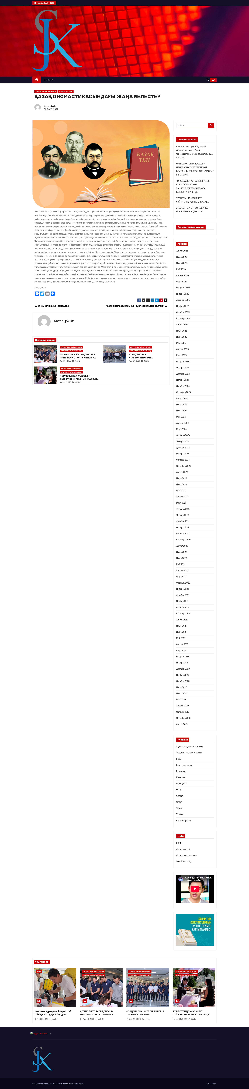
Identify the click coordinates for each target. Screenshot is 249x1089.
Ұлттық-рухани (183, 820)
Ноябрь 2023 (182, 453)
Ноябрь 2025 (182, 306)
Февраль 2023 (183, 509)
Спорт (179, 801)
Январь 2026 (182, 293)
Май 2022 (181, 564)
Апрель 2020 (182, 705)
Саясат (179, 795)
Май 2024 (181, 416)
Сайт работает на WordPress (44, 1083)
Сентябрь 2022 (183, 539)
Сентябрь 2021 (183, 613)
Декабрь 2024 (183, 373)
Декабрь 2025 (183, 300)
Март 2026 (181, 281)
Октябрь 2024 (183, 386)
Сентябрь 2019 (183, 718)
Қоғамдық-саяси (65, 92)
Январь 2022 (182, 588)
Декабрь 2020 (183, 668)
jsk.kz (54, 106)
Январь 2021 (182, 662)
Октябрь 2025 (183, 312)
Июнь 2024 (181, 410)
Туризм (179, 814)
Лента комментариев (186, 855)
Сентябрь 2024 (183, 392)
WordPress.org (183, 861)
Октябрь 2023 (182, 459)
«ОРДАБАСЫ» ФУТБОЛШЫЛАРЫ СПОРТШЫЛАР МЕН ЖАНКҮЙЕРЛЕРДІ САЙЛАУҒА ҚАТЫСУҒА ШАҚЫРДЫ (145, 1016)
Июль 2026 (181, 257)
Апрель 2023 (182, 496)
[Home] (36, 80)
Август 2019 (181, 724)
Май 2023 (181, 490)
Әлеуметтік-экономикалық (71, 351)
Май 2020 (181, 699)
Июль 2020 (181, 687)
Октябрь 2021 (182, 607)
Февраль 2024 (183, 435)
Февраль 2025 (183, 361)
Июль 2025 (181, 330)
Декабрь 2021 (182, 595)
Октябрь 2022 (182, 533)
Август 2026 (182, 250)
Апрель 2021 (182, 644)
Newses (64, 1083)
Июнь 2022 (181, 558)
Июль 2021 (181, 625)
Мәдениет (181, 777)
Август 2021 (181, 619)
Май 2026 (181, 269)
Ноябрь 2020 (182, 675)
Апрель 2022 (182, 570)
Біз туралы (49, 79)
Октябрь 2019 (182, 711)
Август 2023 (182, 472)
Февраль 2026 (183, 287)
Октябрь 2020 (183, 681)
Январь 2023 (182, 515)
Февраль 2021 (182, 656)
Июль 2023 (181, 478)
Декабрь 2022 (183, 521)
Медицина (181, 783)
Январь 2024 (182, 441)
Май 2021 (180, 638)
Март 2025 (181, 355)
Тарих (179, 808)
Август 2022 (182, 545)
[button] (208, 79)
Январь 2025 (182, 367)
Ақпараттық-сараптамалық (46, 92)
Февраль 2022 (183, 582)
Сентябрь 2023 (183, 466)
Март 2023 (181, 502)
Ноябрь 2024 (182, 379)
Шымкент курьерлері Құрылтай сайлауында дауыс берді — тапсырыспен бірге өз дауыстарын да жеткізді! (54, 1016)
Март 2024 (181, 429)
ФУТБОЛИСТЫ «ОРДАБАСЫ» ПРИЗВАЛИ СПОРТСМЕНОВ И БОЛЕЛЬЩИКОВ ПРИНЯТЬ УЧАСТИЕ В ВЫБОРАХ (100, 1016)
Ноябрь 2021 (182, 601)
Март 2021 (181, 650)
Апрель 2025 (182, 349)
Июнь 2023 (181, 484)
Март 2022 (181, 576)
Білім (178, 758)
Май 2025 (181, 343)
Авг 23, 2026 (65, 361)
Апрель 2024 (182, 423)
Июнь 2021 (181, 631)
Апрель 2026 (182, 275)
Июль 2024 (181, 404)
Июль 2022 (181, 552)
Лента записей (183, 849)
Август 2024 (182, 398)
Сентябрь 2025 (183, 318)
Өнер (178, 789)
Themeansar (79, 1083)
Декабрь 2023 (183, 447)
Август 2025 (182, 324)
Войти (179, 842)
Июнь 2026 (181, 263)
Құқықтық (180, 771)
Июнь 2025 (181, 336)
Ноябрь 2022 (182, 527)
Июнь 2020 (181, 693)
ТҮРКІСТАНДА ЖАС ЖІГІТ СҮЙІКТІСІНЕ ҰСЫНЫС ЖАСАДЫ (79, 377)
